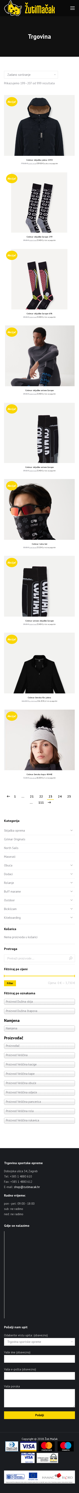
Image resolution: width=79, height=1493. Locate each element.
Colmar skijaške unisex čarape (39, 390)
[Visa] (28, 1450)
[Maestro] (66, 1450)
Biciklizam (10, 909)
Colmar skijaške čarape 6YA (39, 313)
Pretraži (71, 958)
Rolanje (9, 883)
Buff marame (12, 891)
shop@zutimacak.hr (27, 1187)
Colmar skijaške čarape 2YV (39, 236)
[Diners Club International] (11, 1450)
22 (41, 796)
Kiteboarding (12, 918)
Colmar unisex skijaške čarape (39, 620)
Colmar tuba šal (39, 544)
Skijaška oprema (14, 830)
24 (60, 796)
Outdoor (9, 900)
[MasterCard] (46, 1450)
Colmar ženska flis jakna (39, 697)
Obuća (8, 865)
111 (41, 802)
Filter (10, 983)
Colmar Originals (14, 839)
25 (69, 796)
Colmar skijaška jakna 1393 (39, 160)
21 (32, 796)
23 (50, 796)
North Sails (11, 848)
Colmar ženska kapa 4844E (39, 774)
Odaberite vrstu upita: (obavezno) (26, 1335)
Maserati (9, 857)
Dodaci (8, 874)
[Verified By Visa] (28, 1462)
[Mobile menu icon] (72, 8)
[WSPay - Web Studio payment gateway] (47, 1462)
